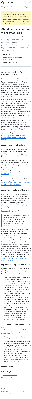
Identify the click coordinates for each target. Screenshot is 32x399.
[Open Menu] (29, 2)
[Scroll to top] (28, 395)
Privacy (20, 391)
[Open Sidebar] (2, 7)
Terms (15, 391)
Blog (17, 393)
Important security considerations (14, 265)
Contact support (7, 377)
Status (25, 391)
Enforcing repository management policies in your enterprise (13, 137)
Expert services (10, 393)
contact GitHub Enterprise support (19, 23)
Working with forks (9, 7)
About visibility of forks (12, 145)
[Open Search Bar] (25, 2)
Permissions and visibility (22, 7)
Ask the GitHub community (10, 375)
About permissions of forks (14, 190)
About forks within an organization (14, 325)
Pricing (3, 393)
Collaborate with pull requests (20, 6)
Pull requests (7, 6)
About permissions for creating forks (12, 73)
